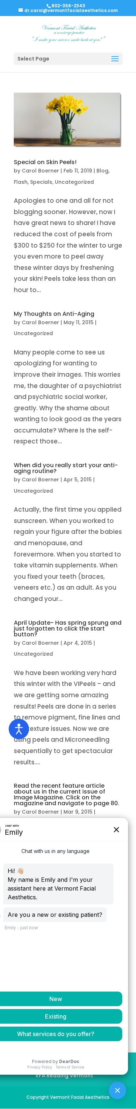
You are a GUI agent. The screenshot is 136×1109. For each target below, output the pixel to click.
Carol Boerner (40, 170)
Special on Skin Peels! (45, 162)
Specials (41, 182)
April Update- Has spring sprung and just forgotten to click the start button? (67, 629)
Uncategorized (74, 182)
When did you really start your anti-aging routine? (66, 468)
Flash (21, 182)
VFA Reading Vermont (64, 1075)
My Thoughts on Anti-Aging (54, 314)
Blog (102, 170)
